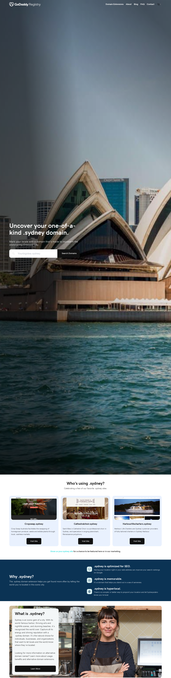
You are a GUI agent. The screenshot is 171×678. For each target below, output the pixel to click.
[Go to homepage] (25, 4)
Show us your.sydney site (61, 551)
